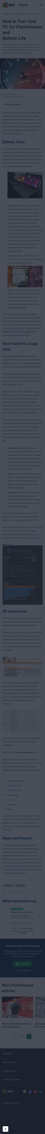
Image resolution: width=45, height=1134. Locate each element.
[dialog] (22, 567)
